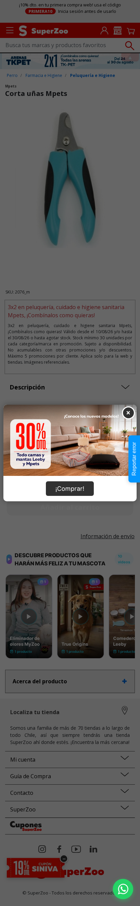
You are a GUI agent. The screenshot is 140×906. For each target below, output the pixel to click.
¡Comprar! (69, 488)
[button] (123, 889)
